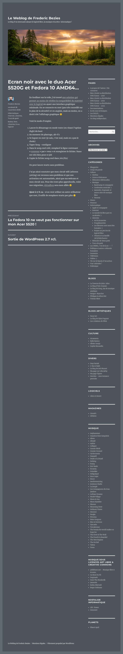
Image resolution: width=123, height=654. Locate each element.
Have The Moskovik (97, 580)
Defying (93, 461)
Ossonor (93, 512)
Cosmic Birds (95, 449)
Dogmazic (94, 577)
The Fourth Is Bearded (98, 537)
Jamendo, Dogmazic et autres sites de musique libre (103, 192)
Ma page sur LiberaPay (98, 371)
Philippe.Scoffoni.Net (98, 296)
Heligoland (94, 474)
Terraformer (95, 527)
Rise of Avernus (96, 522)
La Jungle (93, 487)
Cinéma (95, 175)
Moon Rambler (96, 502)
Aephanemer (95, 433)
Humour (93, 203)
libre (15, 122)
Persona (93, 517)
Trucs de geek (13, 118)
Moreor (93, 504)
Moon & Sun (95, 499)
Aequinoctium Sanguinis (99, 436)
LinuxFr (93, 413)
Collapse (93, 446)
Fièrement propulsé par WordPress (60, 643)
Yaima (92, 545)
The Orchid (94, 542)
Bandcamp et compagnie (103, 185)
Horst (92, 479)
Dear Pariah (94, 363)
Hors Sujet (94, 476)
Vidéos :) (93, 258)
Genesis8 (93, 610)
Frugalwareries (100, 223)
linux (17, 124)
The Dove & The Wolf (98, 535)
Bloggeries (94, 167)
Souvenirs (94, 253)
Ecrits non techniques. (98, 111)
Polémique (94, 266)
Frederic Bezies (14, 104)
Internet (11, 116)
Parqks (92, 514)
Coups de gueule (96, 170)
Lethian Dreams (96, 494)
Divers (92, 200)
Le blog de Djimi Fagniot (99, 319)
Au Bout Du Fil (95, 575)
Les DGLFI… (94, 113)
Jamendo (93, 582)
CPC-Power (94, 607)
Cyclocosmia (95, 454)
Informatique (13, 113)
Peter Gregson (95, 519)
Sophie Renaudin (96, 346)
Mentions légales (96, 116)
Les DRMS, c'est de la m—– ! (101, 246)
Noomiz (97, 198)
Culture (93, 172)
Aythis (92, 443)
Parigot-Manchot (97, 294)
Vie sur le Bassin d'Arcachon (101, 261)
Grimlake (93, 471)
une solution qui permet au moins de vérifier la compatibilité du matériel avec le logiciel (56, 100)
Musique (95, 182)
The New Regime (96, 540)
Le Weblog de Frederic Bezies (34, 18)
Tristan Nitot (95, 299)
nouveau (35, 151)
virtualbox (49, 185)
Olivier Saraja (95, 344)
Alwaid (92, 441)
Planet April (94, 627)
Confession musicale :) (103, 188)
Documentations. (96, 108)
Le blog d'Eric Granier (98, 286)
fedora (10, 122)
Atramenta (94, 338)
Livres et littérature (99, 177)
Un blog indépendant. (98, 119)
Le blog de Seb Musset (98, 369)
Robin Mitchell (95, 585)
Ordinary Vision (96, 509)
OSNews (93, 416)
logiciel (11, 127)
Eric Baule (94, 466)
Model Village (95, 497)
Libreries (18, 116)
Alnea (92, 438)
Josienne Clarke (96, 484)
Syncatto (93, 525)
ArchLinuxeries (100, 220)
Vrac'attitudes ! (96, 264)
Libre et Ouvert (95, 396)
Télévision (94, 256)
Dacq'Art (93, 316)
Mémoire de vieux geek (101, 241)
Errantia (93, 469)
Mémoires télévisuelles (101, 180)
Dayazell (93, 456)
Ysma (92, 547)
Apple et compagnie (99, 208)
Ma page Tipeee (96, 374)
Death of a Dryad (96, 459)
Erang (92, 464)
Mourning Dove (96, 507)
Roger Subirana (96, 588)
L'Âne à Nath (95, 366)
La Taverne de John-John (100, 283)
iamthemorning (96, 481)
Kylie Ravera (94, 341)
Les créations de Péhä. (98, 321)
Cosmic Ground (96, 451)
